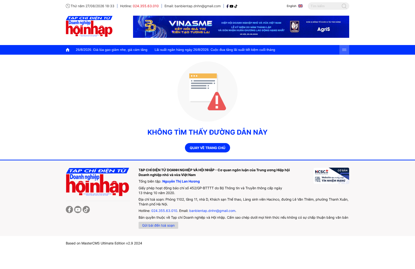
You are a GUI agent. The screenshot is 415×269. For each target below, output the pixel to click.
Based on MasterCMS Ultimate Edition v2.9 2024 (104, 243)
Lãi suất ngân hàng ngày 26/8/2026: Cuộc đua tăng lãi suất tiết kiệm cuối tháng (208, 50)
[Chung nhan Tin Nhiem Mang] (331, 176)
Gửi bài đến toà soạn (158, 225)
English (291, 6)
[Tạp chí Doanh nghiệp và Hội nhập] (228, 6)
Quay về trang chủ (207, 148)
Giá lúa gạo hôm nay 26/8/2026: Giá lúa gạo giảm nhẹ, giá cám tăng (88, 50)
